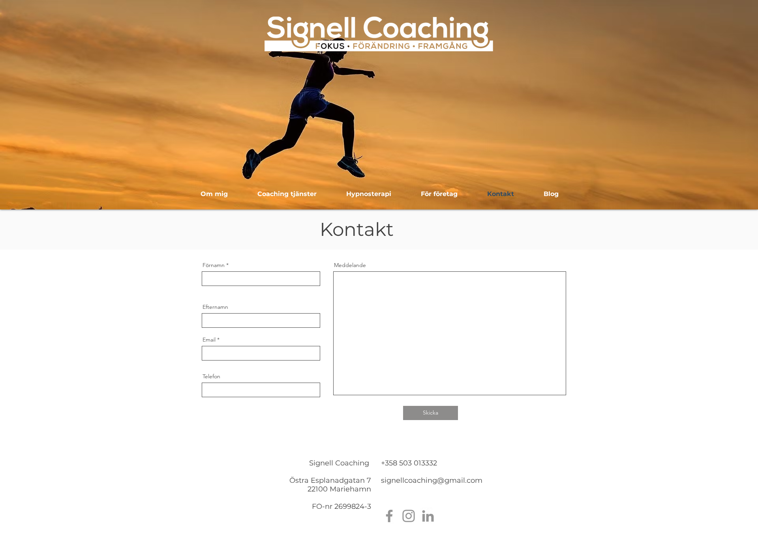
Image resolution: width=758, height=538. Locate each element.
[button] (286, 194)
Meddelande (350, 265)
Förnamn (214, 265)
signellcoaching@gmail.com (431, 480)
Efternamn (215, 307)
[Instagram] (408, 516)
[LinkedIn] (428, 516)
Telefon (211, 376)
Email (209, 339)
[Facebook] (389, 516)
